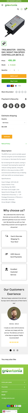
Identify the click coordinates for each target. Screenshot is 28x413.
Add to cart (14, 76)
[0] (25, 9)
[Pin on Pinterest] (19, 92)
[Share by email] (25, 92)
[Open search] (18, 9)
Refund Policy (6, 143)
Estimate (7, 137)
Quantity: (4, 70)
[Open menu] (2, 5)
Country (4, 119)
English (8, 411)
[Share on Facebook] (16, 92)
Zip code (4, 126)
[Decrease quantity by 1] (10, 70)
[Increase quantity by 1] (18, 70)
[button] (11, 350)
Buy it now (14, 81)
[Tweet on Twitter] (22, 92)
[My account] (21, 9)
